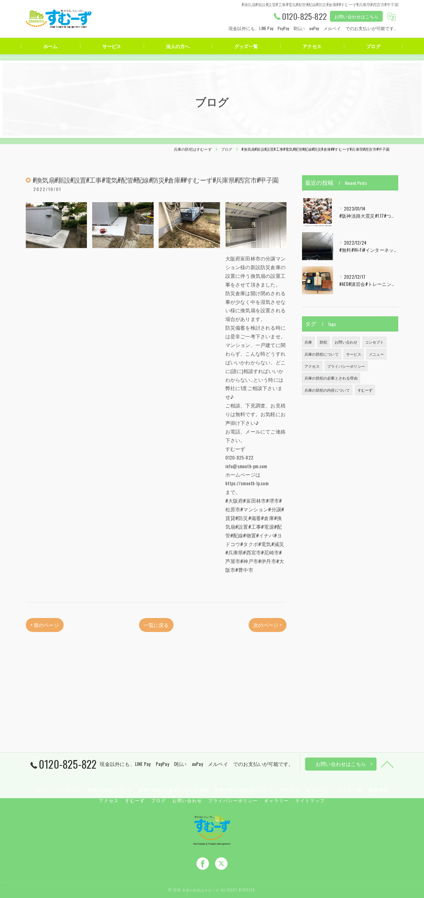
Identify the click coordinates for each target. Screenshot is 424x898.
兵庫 (308, 342)
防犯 (323, 342)
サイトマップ (310, 800)
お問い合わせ (346, 342)
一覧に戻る (156, 624)
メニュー (376, 354)
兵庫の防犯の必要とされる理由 (331, 377)
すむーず (365, 390)
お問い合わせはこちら (356, 16)
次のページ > (267, 624)
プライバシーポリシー (346, 366)
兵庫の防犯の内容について (327, 390)
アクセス (312, 366)
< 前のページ (44, 624)
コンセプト (374, 342)
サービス (353, 354)
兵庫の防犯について (321, 354)
